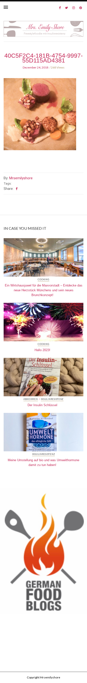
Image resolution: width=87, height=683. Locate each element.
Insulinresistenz (52, 399)
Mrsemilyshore (21, 178)
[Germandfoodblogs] (43, 552)
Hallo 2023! (42, 350)
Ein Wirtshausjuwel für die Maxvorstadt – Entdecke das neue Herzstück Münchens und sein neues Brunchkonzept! (43, 290)
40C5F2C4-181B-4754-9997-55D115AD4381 (43, 58)
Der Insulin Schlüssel (42, 405)
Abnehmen (30, 399)
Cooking (43, 279)
